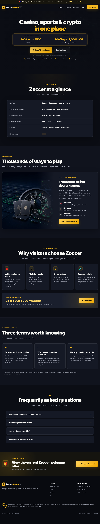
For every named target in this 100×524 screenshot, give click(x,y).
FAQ (83, 7)
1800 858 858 (81, 489)
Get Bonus (92, 7)
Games (68, 7)
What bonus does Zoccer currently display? (25, 414)
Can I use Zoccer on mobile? (19, 431)
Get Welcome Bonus (42, 50)
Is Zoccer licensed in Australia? (20, 439)
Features (76, 7)
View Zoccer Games (69, 221)
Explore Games (61, 50)
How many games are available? (20, 423)
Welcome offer (54, 486)
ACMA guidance (75, 2)
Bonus (61, 7)
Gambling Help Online (84, 486)
